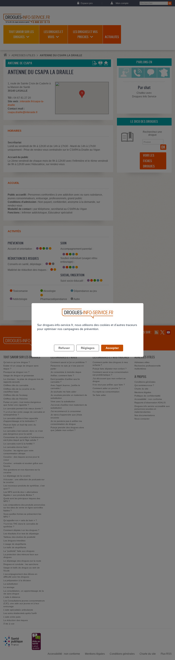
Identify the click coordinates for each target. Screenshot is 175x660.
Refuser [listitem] (64, 348)
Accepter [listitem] (112, 348)
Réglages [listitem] (88, 348)
